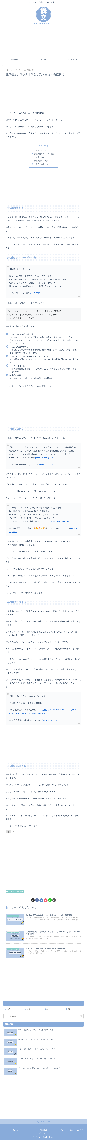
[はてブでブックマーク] (41, 900)
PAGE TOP (44, 1122)
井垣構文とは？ (40, 150)
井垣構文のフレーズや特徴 (44, 154)
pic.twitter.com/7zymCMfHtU (59, 521)
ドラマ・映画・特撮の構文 (15, 891)
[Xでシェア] (33, 900)
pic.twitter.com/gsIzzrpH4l (46, 458)
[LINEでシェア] (50, 900)
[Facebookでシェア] (37, 900)
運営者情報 (43, 1130)
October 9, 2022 (50, 720)
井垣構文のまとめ (41, 164)
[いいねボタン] (8, 831)
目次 (40, 146)
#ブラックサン (70, 710)
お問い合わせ (15, 1130)
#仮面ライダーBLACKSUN (52, 710)
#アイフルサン (15, 713)
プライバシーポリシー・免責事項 (71, 1130)
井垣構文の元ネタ (41, 161)
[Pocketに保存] (46, 900)
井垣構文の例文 (40, 157)
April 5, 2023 (34, 293)
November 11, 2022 (47, 464)
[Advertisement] (43, 42)
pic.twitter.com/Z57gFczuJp (33, 713)
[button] (54, 900)
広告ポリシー (43, 1133)
